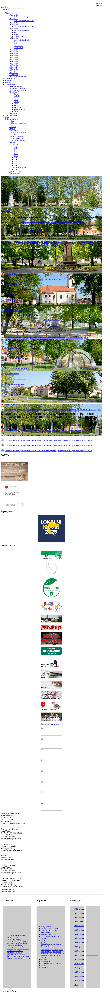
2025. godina (5, 211)
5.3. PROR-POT (10, 399)
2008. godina (79, 909)
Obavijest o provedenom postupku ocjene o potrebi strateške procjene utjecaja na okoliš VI (51, 222)
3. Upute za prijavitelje (12, 348)
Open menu (5, 9)
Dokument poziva (11, 255)
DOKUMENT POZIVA (51, 320)
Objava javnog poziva (12, 274)
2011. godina (79, 922)
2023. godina (79, 972)
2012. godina (79, 926)
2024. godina (79, 976)
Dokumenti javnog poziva (13, 284)
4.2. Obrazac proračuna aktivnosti (16, 358)
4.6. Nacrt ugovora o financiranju (16, 379)
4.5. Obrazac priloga (12, 374)
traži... (3, 7)
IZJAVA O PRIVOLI (51, 327)
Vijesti (15, 209)
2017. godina (79, 947)
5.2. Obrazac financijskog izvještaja (17, 394)
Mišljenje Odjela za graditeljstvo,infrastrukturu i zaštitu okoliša (51, 231)
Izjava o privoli (10, 260)
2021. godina (79, 964)
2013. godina (79, 930)
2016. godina (79, 943)
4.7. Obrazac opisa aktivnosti (14, 384)
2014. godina (79, 934)
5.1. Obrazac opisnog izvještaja (15, 389)
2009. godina (79, 913)
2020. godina (79, 959)
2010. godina (79, 917)
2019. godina (79, 955)
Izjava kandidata (10, 295)
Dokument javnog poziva (13, 311)
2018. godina (79, 951)
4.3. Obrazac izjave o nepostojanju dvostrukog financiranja (25, 363)
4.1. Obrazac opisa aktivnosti (14, 353)
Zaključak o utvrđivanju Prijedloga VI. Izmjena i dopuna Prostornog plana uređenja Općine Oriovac (39, 279)
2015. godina (79, 938)
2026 (76, 985)
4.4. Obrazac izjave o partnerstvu (16, 368)
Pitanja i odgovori (11, 404)
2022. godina (79, 968)
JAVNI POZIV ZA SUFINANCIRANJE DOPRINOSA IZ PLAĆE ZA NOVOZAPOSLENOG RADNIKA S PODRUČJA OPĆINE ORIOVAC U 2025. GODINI (51, 244)
